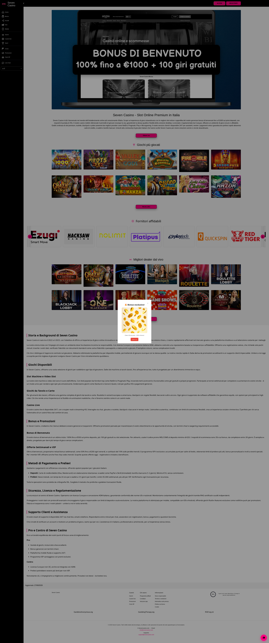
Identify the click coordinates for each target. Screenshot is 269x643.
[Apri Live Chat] (264, 638)
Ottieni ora (134, 339)
